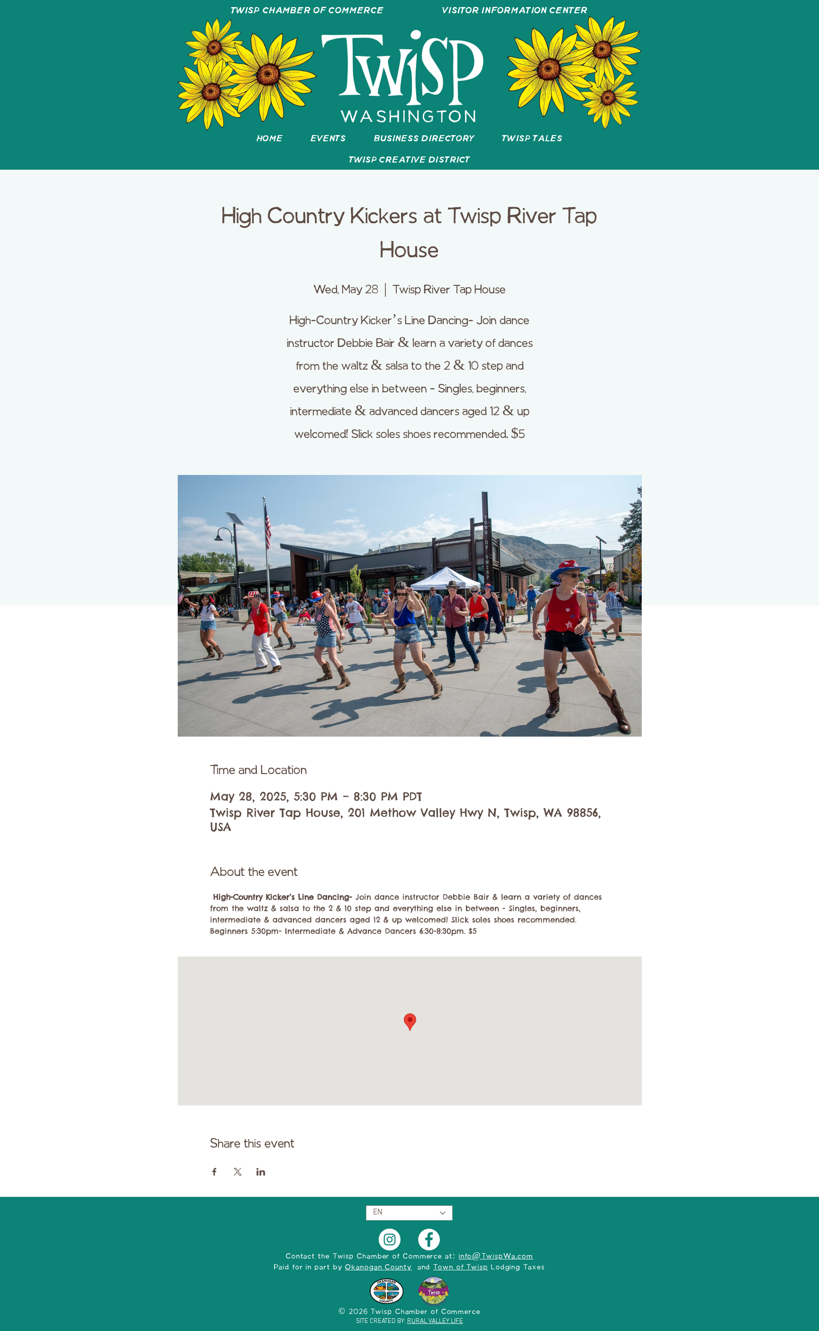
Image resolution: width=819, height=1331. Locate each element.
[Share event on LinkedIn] (260, 1172)
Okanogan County (378, 1267)
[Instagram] (389, 1239)
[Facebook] (429, 1239)
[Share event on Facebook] (214, 1172)
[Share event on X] (237, 1172)
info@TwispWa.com (496, 1256)
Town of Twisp (460, 1267)
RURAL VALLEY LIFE (435, 1321)
